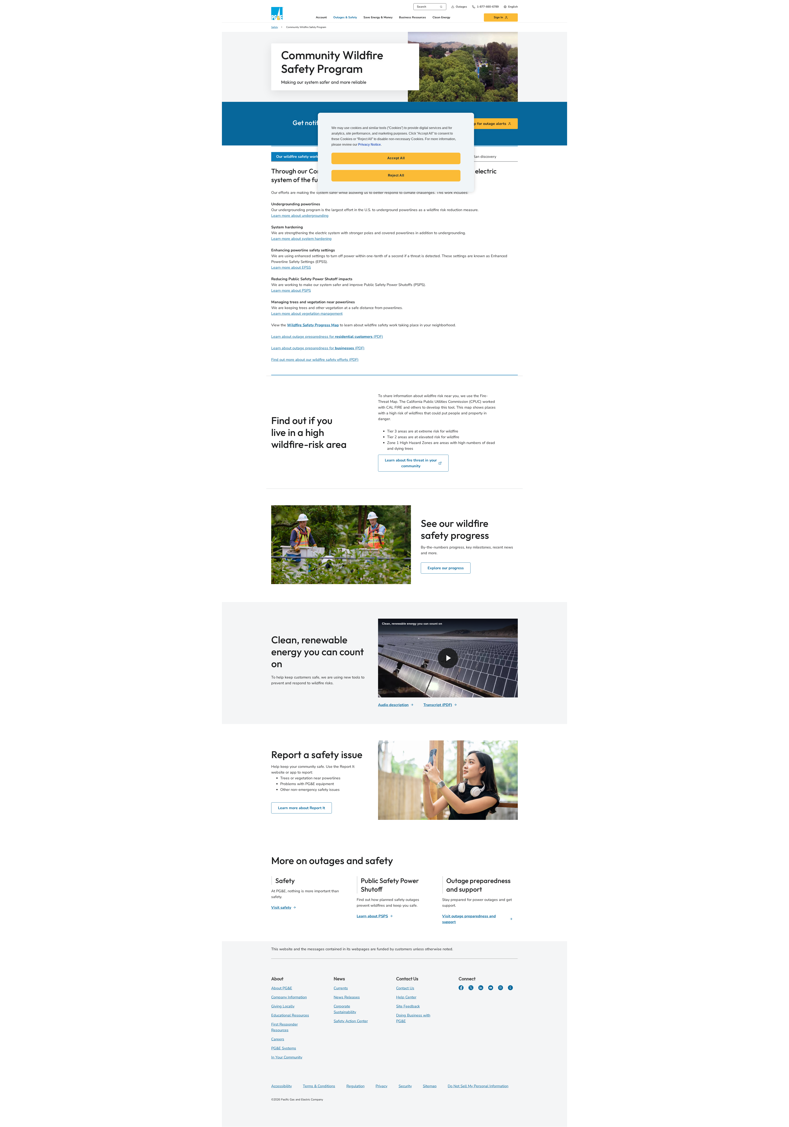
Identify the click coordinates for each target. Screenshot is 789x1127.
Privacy (381, 1086)
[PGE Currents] (510, 988)
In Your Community (286, 1057)
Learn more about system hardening (301, 238)
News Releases (347, 997)
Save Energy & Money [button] (377, 17)
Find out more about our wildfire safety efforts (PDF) (315, 359)
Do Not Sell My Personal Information (478, 1086)
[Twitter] (471, 988)
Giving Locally (282, 1006)
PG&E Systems (283, 1048)
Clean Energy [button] (441, 17)
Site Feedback (408, 1006)
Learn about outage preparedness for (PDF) (327, 336)
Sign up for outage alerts (484, 123)
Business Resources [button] (412, 17)
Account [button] (321, 17)
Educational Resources (290, 1015)
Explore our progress (446, 568)
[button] (459, 6)
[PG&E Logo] (277, 13)
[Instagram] (500, 988)
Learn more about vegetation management (307, 313)
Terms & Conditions (319, 1086)
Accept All (396, 158)
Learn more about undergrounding (300, 215)
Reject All (396, 175)
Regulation (355, 1086)
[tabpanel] (394, 265)
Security (405, 1086)
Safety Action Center (351, 1021)
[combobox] (429, 6)
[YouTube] (491, 988)
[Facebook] (461, 988)
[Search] (441, 6)
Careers (277, 1039)
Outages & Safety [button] (345, 17)
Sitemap (430, 1086)
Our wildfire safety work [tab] (297, 156)
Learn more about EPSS (291, 267)
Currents (341, 988)
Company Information (289, 997)
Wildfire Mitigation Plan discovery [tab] (468, 156)
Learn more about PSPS (291, 290)
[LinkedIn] (481, 988)
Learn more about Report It (301, 807)
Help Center (406, 997)
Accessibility (281, 1086)
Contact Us (405, 988)
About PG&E (281, 988)
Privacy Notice (369, 144)
